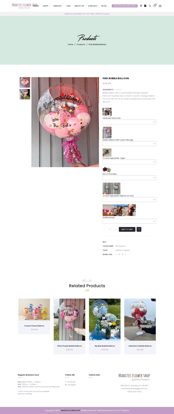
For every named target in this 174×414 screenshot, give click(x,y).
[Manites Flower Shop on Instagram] (146, 6)
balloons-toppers (123, 250)
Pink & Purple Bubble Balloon (69, 346)
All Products (120, 246)
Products (87, 38)
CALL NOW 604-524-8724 (124, 6)
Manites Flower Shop (70, 410)
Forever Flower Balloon (34, 326)
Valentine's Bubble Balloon (140, 346)
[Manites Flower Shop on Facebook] (141, 6)
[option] (25, 82)
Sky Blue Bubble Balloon (105, 346)
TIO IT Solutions (122, 410)
